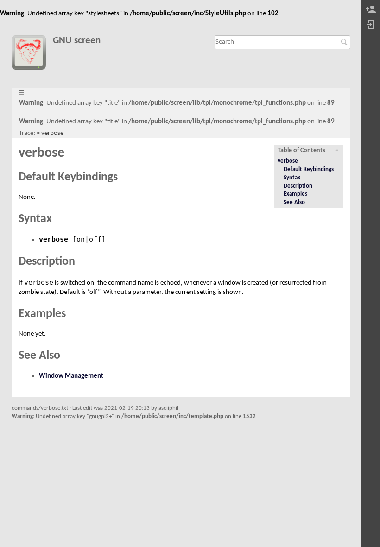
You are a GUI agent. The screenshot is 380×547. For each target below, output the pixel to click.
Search (345, 42)
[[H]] (32, 54)
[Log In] (371, 25)
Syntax (292, 178)
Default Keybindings (309, 169)
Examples (295, 194)
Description (298, 186)
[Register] (371, 10)
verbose (52, 133)
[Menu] (21, 93)
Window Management (71, 376)
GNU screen (77, 40)
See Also (294, 202)
